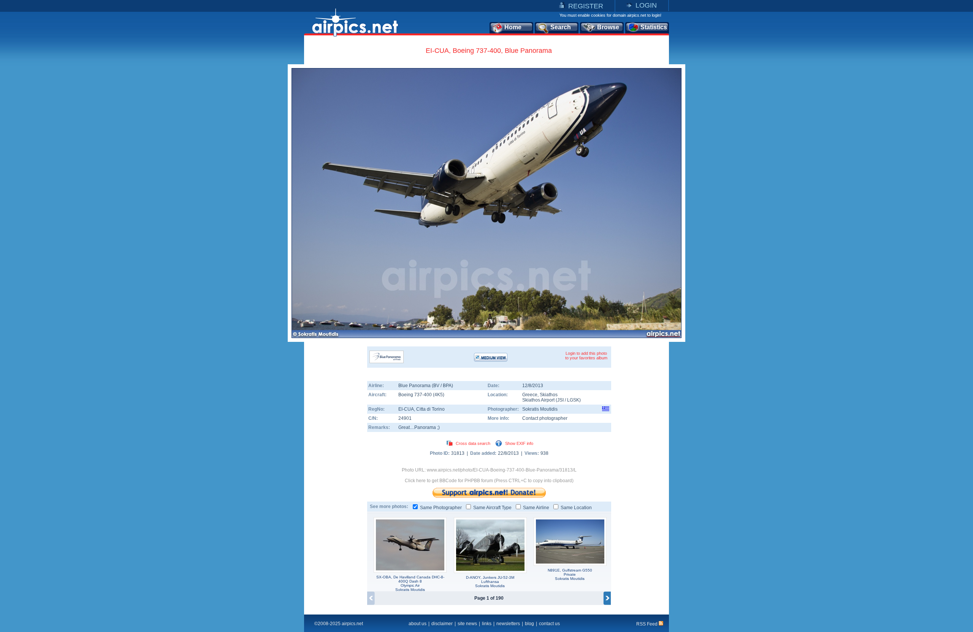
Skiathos (549, 394)
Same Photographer (441, 507)
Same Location (576, 507)
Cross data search (473, 443)
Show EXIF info (519, 443)
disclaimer (442, 623)
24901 (405, 418)
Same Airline (536, 507)
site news (467, 623)
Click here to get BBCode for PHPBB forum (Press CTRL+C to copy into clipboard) (489, 480)
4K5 (438, 394)
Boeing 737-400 (415, 394)
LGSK (573, 400)
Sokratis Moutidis (540, 409)
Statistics (653, 27)
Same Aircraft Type (492, 507)
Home (512, 27)
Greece (529, 394)
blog (529, 623)
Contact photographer (544, 418)
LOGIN (646, 5)
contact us (549, 623)
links (486, 623)
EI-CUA (406, 409)
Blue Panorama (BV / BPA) (425, 385)
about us (417, 623)
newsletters (508, 623)
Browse (608, 27)
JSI (560, 400)
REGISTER (585, 6)
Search (560, 27)
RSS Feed (647, 624)
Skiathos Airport (538, 400)
